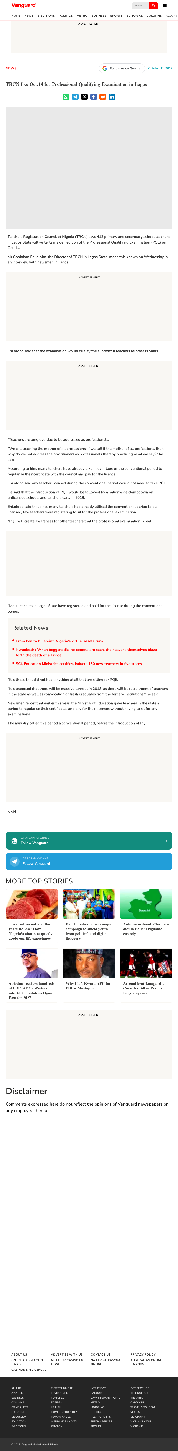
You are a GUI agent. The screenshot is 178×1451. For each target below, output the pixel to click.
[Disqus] (89, 1180)
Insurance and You (64, 1421)
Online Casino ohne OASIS (27, 1362)
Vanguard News (23, 5)
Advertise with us (67, 1355)
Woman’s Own (140, 1421)
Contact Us (100, 1355)
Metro (82, 16)
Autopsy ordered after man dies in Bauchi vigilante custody (146, 928)
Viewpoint (137, 1417)
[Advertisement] (89, 307)
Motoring (97, 1407)
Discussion (19, 1417)
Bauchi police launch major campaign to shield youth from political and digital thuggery (89, 931)
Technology (139, 1393)
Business (98, 16)
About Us (19, 1355)
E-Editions (46, 16)
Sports (116, 16)
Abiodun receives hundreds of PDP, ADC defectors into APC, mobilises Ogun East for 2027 (31, 990)
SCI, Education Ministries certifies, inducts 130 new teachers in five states (79, 663)
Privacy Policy (143, 1355)
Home (15, 16)
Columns (154, 16)
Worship (136, 1426)
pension (56, 1426)
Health (56, 1407)
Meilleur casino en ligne (67, 1362)
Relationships (101, 1417)
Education (18, 1421)
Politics (66, 16)
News (29, 16)
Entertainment (61, 1388)
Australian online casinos (146, 1362)
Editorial (135, 16)
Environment (60, 1393)
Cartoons (137, 1402)
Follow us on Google (125, 68)
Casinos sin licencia (28, 1370)
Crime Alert (19, 1407)
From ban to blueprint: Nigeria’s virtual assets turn (59, 641)
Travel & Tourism (142, 1407)
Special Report (101, 1421)
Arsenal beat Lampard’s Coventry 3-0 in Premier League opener (143, 987)
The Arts (136, 1397)
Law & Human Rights (105, 1397)
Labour (96, 1393)
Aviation (17, 1393)
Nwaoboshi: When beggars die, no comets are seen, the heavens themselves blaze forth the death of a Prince (86, 652)
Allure (171, 16)
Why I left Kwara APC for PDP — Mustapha (88, 985)
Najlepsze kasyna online (105, 1362)
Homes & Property (64, 1412)
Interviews (98, 1388)
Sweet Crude (139, 1388)
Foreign (56, 1402)
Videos (135, 1412)
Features (57, 1397)
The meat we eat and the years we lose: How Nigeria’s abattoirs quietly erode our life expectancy (31, 931)
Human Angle (61, 1417)
